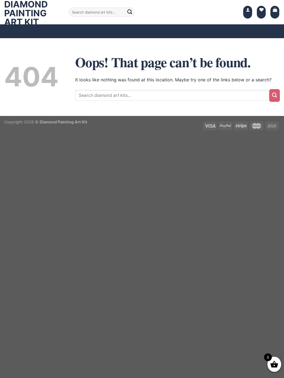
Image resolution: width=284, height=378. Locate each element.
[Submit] (274, 95)
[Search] (130, 12)
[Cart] (274, 12)
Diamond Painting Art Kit (26, 13)
